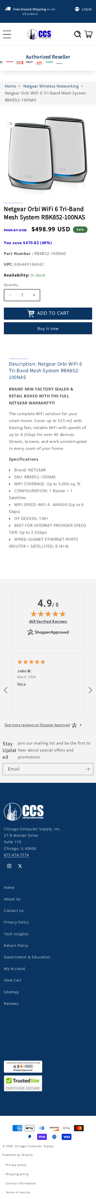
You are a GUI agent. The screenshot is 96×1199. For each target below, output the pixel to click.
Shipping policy (17, 1174)
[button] (77, 34)
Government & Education (27, 957)
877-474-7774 (16, 854)
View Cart (12, 980)
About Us (12, 899)
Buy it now (48, 328)
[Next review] (90, 690)
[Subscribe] (87, 769)
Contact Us (14, 910)
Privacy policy (16, 1165)
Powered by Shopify (18, 1155)
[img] (48, 613)
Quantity (11, 284)
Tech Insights (16, 933)
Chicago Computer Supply (34, 1146)
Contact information (21, 1183)
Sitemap (11, 991)
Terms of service (18, 1192)
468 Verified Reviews (48, 621)
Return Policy (16, 945)
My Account (14, 968)
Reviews (11, 1003)
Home (9, 887)
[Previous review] (5, 690)
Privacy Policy (16, 922)
